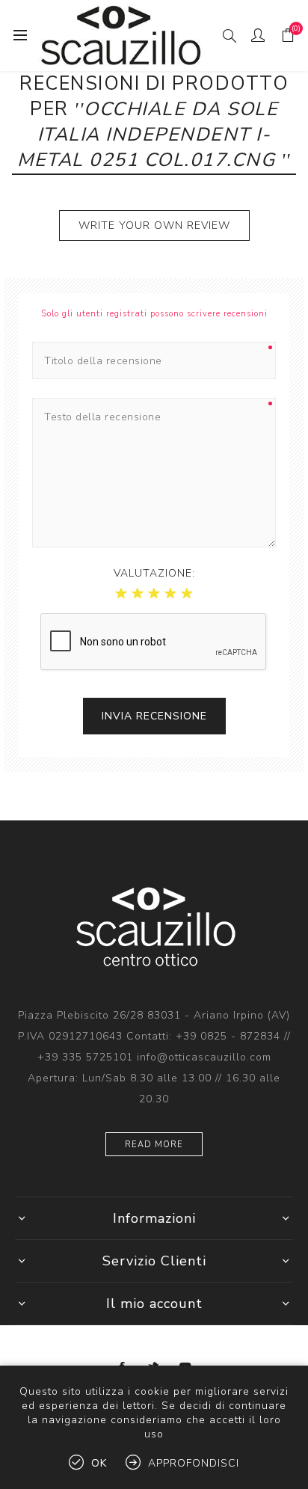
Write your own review (154, 225)
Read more (154, 1144)
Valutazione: (154, 573)
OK (99, 1463)
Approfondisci (193, 1463)
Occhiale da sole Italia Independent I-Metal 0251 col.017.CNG (149, 134)
